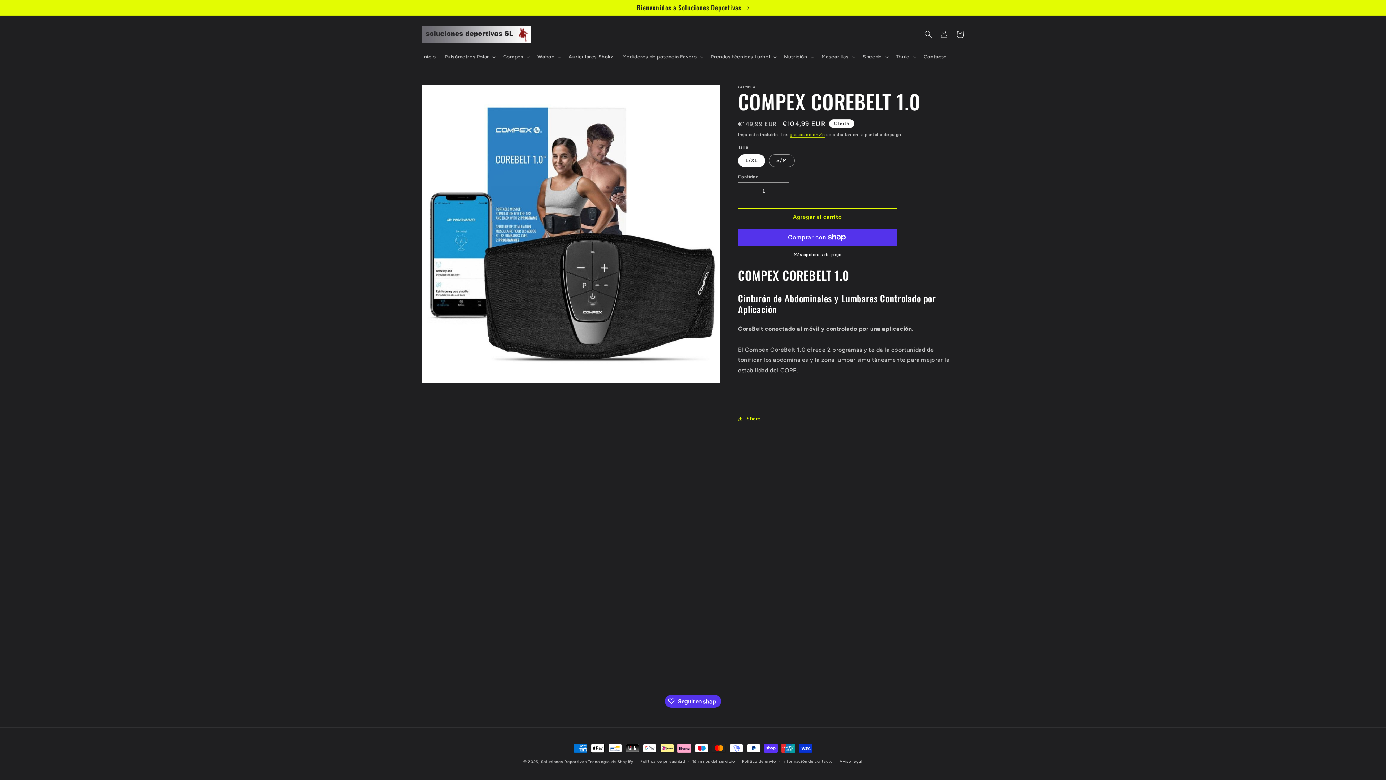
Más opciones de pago (818, 254)
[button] (469, 57)
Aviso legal (851, 761)
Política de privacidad (662, 761)
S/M (781, 160)
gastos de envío (807, 134)
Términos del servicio (713, 761)
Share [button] (753, 419)
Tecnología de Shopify (610, 761)
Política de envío (759, 761)
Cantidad (748, 176)
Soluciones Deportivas (564, 761)
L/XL (752, 160)
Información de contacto (808, 761)
